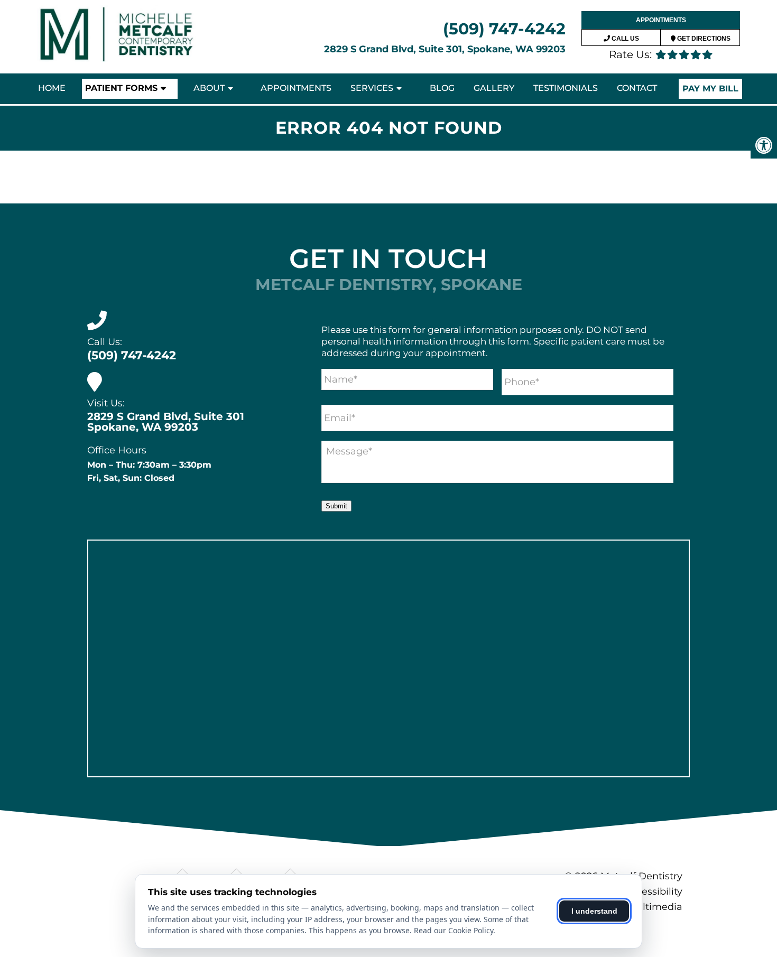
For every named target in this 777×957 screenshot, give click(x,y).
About (209, 88)
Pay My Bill (710, 88)
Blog (442, 88)
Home (52, 88)
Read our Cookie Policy (453, 930)
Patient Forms (121, 88)
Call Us (624, 38)
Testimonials (565, 88)
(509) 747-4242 (504, 29)
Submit (336, 506)
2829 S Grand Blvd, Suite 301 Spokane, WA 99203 (165, 421)
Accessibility (653, 891)
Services (371, 88)
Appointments (661, 20)
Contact (637, 88)
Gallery (494, 88)
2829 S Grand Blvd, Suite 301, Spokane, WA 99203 (445, 49)
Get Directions (703, 38)
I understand (594, 911)
